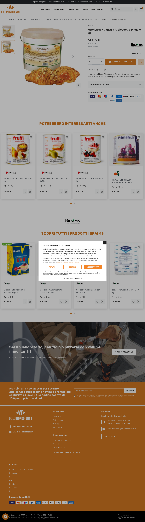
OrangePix (79, 278)
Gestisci (72, 267)
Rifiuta (52, 267)
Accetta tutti (93, 267)
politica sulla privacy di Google (68, 263)
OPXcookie (66, 278)
